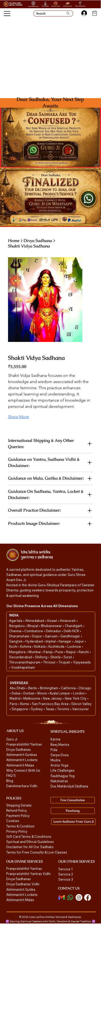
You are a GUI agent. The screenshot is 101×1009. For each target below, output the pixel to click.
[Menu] (7, 14)
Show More (18, 416)
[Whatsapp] (70, 897)
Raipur (71, 652)
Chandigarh (74, 626)
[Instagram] (79, 897)
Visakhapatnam (23, 667)
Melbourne (32, 698)
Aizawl (52, 621)
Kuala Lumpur (60, 693)
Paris (14, 704)
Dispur (37, 636)
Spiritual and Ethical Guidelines (30, 842)
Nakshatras (59, 781)
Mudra (55, 760)
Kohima (26, 646)
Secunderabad (21, 657)
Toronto (63, 709)
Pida (54, 750)
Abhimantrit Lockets (67, 6)
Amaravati (68, 621)
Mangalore (17, 652)
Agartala (16, 621)
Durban (29, 693)
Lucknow (74, 646)
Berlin (33, 688)
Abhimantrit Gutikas (55, 6)
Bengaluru (17, 626)
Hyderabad (34, 641)
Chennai (15, 631)
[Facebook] (87, 897)
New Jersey (52, 698)
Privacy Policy (16, 831)
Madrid (15, 698)
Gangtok (16, 641)
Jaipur (79, 641)
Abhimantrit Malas (20, 765)
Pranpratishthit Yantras (33, 6)
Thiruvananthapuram (25, 662)
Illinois (42, 693)
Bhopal (33, 626)
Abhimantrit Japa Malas (80, 6)
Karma (56, 739)
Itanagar (65, 641)
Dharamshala (19, 636)
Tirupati (65, 662)
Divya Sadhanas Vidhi (22, 884)
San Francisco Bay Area (50, 704)
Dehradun (54, 631)
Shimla (55, 657)
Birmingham (49, 688)
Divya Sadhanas (45, 6)
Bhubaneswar (52, 626)
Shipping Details (19, 805)
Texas (50, 709)
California (68, 688)
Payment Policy (18, 816)
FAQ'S (11, 775)
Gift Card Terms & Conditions (28, 836)
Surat (68, 657)
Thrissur (49, 662)
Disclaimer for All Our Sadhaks (30, 847)
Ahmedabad (35, 621)
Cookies (12, 821)
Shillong (41, 657)
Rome (25, 704)
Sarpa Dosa (60, 755)
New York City (75, 698)
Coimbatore (34, 631)
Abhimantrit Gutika (20, 889)
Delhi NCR (71, 631)
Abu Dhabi (17, 688)
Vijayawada (82, 662)
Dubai (16, 693)
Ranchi (84, 652)
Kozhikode (56, 646)
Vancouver (80, 709)
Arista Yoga (59, 765)
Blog (9, 781)
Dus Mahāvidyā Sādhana (69, 786)
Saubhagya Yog (63, 776)
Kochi (13, 646)
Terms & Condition (20, 826)
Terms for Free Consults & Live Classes (36, 852)
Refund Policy (16, 810)
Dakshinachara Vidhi (21, 786)
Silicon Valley (81, 704)
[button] (68, 150)
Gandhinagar (70, 636)
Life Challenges (63, 770)
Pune (59, 652)
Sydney (37, 709)
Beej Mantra (60, 744)
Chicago (84, 688)
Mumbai (34, 652)
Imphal (51, 641)
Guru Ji (12, 739)
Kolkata (40, 646)
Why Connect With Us (23, 770)
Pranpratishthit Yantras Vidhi (28, 874)
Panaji (48, 652)
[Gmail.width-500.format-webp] (61, 897)
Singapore (20, 709)
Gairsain (51, 636)
